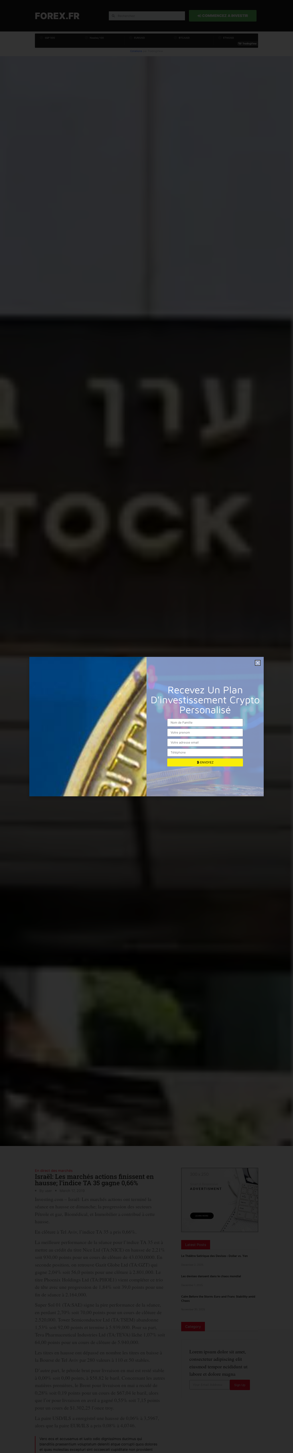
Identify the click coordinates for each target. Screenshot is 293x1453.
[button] (258, 663)
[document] (146, 726)
